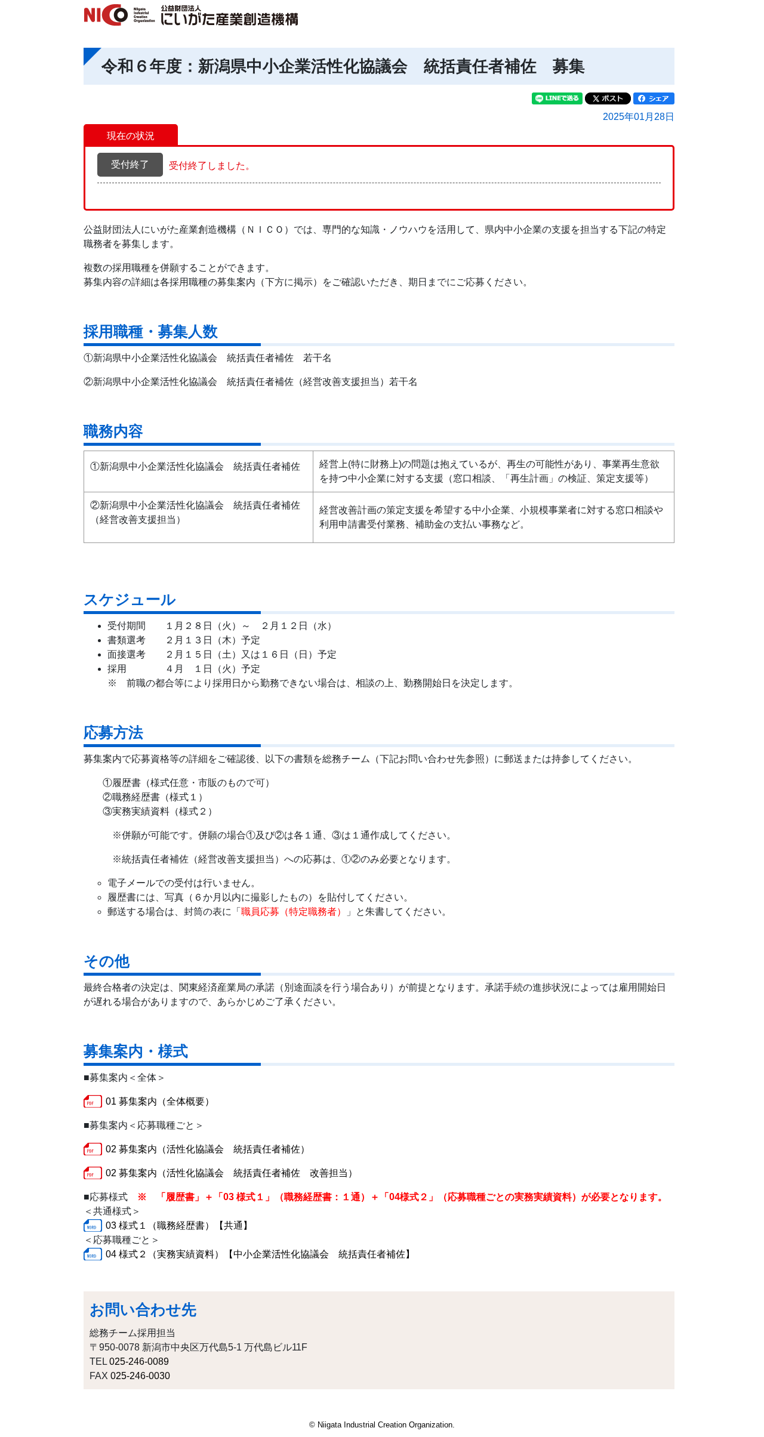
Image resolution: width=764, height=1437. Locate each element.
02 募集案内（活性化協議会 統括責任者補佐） (208, 1149)
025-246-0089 (139, 1361)
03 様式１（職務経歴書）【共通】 (179, 1225)
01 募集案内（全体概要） (160, 1101)
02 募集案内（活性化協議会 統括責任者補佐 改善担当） (232, 1173)
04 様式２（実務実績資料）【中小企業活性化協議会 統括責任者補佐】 (260, 1254)
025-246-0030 (140, 1376)
